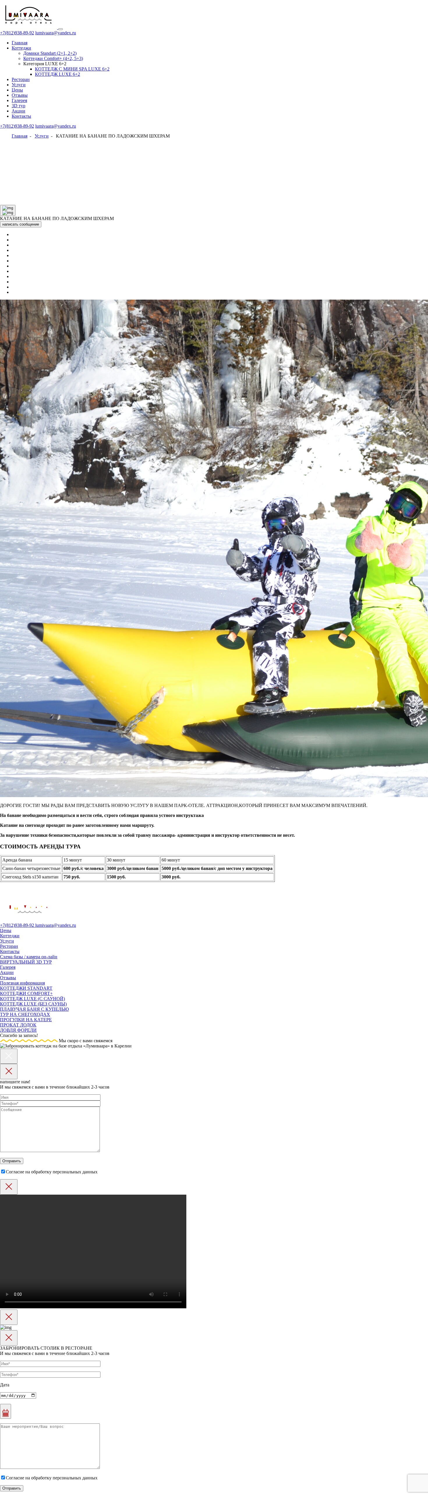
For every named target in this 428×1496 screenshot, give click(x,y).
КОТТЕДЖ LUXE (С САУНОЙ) (32, 998)
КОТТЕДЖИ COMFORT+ (26, 993)
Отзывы (20, 95)
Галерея (19, 100)
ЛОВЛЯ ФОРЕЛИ (18, 1030)
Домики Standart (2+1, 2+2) (50, 53)
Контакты (21, 116)
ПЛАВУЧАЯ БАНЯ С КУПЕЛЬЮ (34, 1009)
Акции (18, 110)
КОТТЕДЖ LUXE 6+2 (57, 74)
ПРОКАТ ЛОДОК (18, 1024)
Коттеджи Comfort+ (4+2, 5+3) (53, 58)
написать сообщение (20, 224)
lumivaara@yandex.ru (55, 32)
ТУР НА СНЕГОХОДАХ (25, 1014)
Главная (19, 42)
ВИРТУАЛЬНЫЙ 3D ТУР (26, 961)
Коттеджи (21, 47)
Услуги (19, 84)
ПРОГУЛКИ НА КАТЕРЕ (26, 1019)
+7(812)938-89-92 (17, 32)
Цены (17, 89)
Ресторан (21, 79)
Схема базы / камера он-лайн (28, 956)
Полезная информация (22, 982)
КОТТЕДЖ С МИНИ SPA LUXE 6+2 (72, 68)
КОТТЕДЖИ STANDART (26, 988)
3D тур (18, 105)
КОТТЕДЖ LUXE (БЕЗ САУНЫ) (33, 1003)
